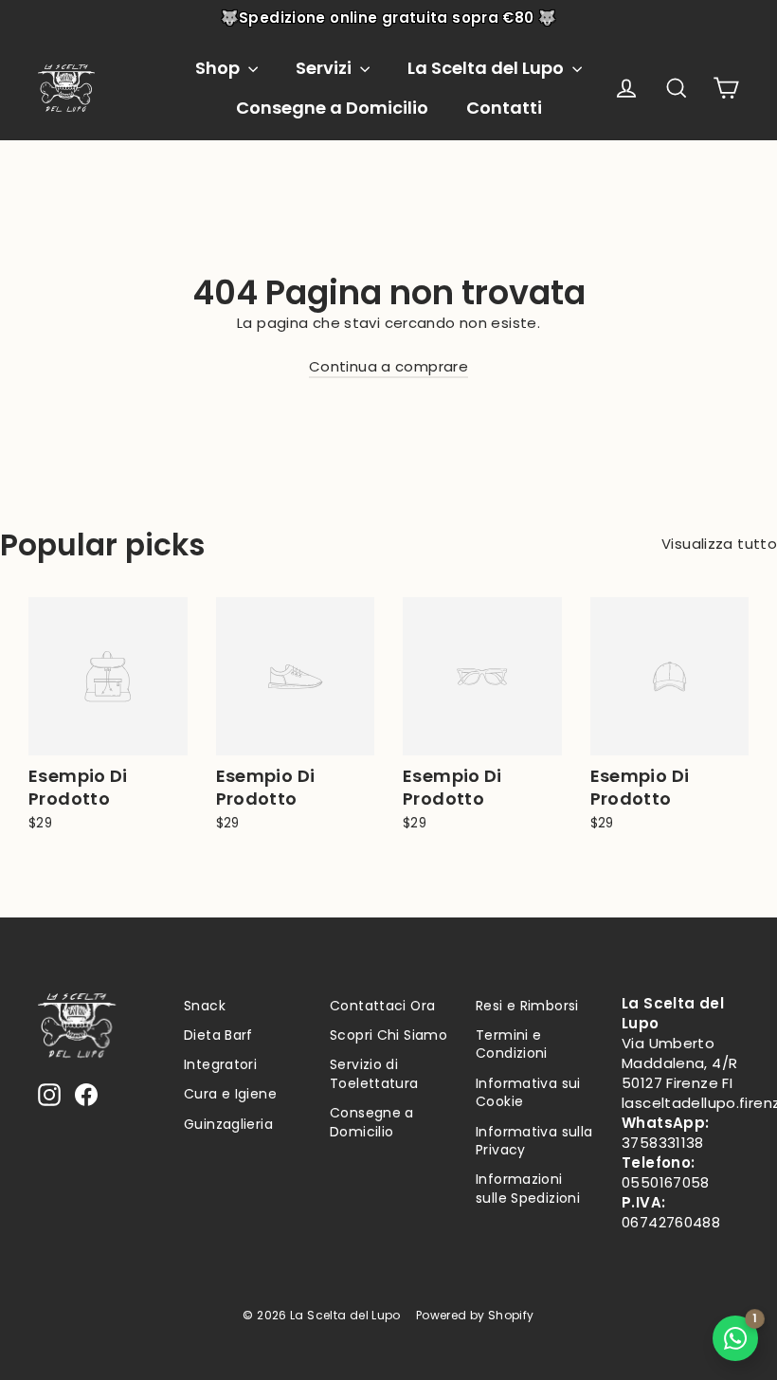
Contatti (504, 107)
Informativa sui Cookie (528, 1093)
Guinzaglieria (228, 1124)
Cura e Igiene (230, 1093)
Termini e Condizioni (512, 1044)
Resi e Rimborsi (527, 1005)
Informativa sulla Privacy (534, 1141)
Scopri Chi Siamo (388, 1035)
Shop (219, 68)
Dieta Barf (218, 1035)
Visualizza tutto (719, 544)
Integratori (220, 1064)
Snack (205, 1005)
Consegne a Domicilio (332, 107)
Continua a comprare (388, 366)
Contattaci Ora (382, 1005)
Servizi (325, 68)
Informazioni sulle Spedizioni (528, 1189)
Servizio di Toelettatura (374, 1074)
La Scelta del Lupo (487, 68)
